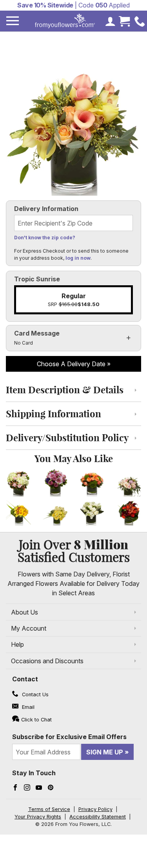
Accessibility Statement (97, 817)
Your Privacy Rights (38, 817)
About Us (24, 612)
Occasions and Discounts (47, 661)
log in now (78, 258)
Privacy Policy (95, 809)
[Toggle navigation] (13, 21)
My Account (28, 628)
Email (27, 707)
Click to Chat (36, 720)
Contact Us (34, 694)
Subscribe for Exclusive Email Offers (69, 737)
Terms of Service (49, 809)
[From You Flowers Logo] (65, 21)
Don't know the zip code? (44, 237)
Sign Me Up (104, 752)
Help (17, 644)
